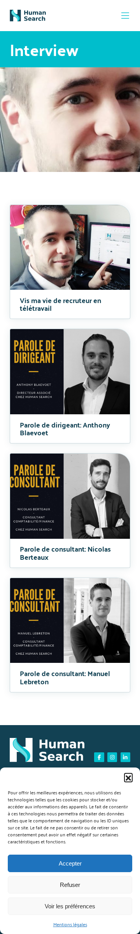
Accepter (70, 863)
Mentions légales (70, 924)
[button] (128, 777)
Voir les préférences (70, 906)
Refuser (70, 884)
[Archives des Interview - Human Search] (28, 15)
